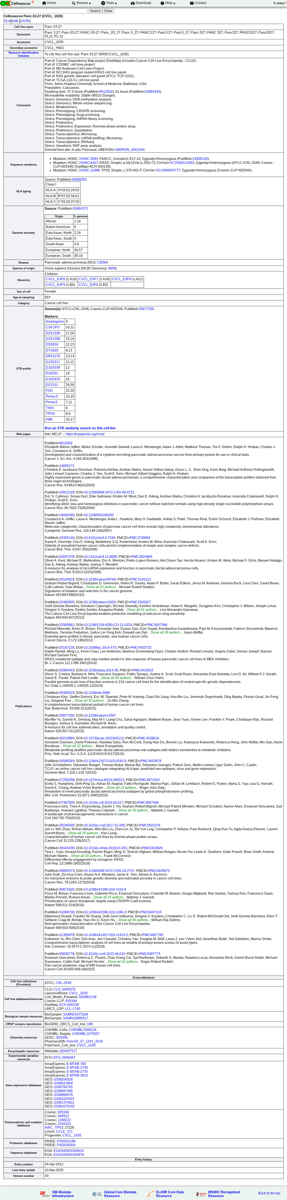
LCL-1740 (72, 1008)
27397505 (66, 802)
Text (7, 21)
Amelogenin (55, 321)
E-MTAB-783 (76, 1064)
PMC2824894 (142, 556)
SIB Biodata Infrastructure (63, 1194)
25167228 (66, 647)
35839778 (66, 954)
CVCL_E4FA (88, 284)
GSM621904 (63, 1083)
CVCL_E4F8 (121, 279)
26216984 (66, 738)
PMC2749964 (140, 538)
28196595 (66, 825)
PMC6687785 (152, 935)
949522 (63, 1116)
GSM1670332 (64, 1106)
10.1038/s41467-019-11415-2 (106, 935)
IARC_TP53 (54, 1127)
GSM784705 (63, 1087)
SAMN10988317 (75, 1018)
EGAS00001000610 (69, 1150)
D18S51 (52, 373)
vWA (49, 419)
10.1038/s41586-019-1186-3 (105, 912)
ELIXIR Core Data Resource (170, 1194)
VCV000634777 (168, 170)
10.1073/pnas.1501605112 (104, 738)
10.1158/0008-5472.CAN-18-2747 (109, 870)
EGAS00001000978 (69, 1154)
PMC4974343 (149, 780)
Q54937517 (68, 1051)
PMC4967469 (148, 802)
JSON (25, 21)
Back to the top (269, 1193)
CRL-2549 (63, 983)
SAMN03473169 (75, 1014)
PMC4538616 (148, 738)
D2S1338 (53, 333)
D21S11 (52, 385)
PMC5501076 (150, 825)
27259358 (66, 780)
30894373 (80, 208)
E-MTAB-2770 (77, 1071)
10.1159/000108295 (99, 515)
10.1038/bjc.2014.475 (100, 647)
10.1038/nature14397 (100, 715)
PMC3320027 (140, 602)
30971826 (66, 889)
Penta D (52, 396)
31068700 (66, 912)
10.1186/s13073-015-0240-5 (105, 761)
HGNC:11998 (89, 170)
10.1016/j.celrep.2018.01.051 (105, 848)
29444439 (66, 848)
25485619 (66, 693)
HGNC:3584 (88, 158)
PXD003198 (66, 1141)
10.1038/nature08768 (100, 579)
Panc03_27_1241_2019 (85, 1041)
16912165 (66, 492)
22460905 (66, 602)
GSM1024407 (64, 1099)
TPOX (50, 413)
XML (15, 21)
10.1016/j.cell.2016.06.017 (103, 802)
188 (90, 1024)
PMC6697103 (151, 912)
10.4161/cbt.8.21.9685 (100, 556)
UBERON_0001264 (130, 149)
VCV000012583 (182, 162)
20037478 (66, 556)
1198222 (64, 1120)
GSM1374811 (64, 1102)
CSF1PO (52, 327)
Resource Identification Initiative (24, 54)
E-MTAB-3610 (77, 1075)
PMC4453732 (141, 647)
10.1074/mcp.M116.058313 (104, 780)
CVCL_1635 (78, 993)
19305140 (200, 158)
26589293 (79, 179)
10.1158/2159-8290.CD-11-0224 (108, 625)
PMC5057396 (156, 625)
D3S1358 (53, 339)
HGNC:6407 (88, 162)
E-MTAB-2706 (77, 1067)
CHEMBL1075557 (86, 1034)
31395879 (66, 935)
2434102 (64, 1124)
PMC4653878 (151, 761)
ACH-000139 (69, 1004)
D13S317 (53, 362)
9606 (112, 268)
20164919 (66, 579)
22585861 (66, 625)
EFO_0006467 (64, 1057)
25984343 (152, 91)
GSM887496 (63, 1091)
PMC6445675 (159, 870)
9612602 (106, 91)
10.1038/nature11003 (100, 602)
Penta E (52, 402)
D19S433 (53, 379)
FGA (49, 390)
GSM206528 (63, 1079)
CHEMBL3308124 (82, 1030)
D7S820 (52, 350)
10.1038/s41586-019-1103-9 (105, 889)
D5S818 (52, 344)
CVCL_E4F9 (55, 284)
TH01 (50, 408)
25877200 (146, 309)
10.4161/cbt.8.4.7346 (99, 538)
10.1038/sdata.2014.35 (101, 670)
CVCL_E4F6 (55, 279)
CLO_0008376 (64, 989)
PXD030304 (66, 1145)
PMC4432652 (143, 670)
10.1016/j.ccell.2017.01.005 (104, 825)
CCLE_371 (64, 1131)
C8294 (102, 262)
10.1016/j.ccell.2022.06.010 (104, 954)
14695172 (66, 466)
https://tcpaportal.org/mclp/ (85, 434)
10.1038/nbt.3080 (97, 693)
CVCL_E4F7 (88, 279)
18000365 (66, 515)
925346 (71, 1001)
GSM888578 (63, 1095)
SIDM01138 (87, 997)
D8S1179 (53, 356)
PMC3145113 (140, 579)
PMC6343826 (152, 848)
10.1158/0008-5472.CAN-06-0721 (109, 492)
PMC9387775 (150, 954)
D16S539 (53, 367)
